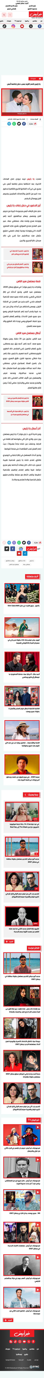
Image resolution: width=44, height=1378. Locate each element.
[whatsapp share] (14, 124)
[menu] (10, 15)
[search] (4, 15)
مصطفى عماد (26, 564)
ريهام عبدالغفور (10, 561)
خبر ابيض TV (18, 21)
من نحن (36, 1360)
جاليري (26, 1354)
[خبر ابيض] (36, 14)
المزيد (11, 941)
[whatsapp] (4, 543)
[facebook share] (24, 124)
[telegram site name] (25, 553)
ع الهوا (27, 21)
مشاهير (35, 21)
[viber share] (9, 124)
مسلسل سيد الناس (14, 564)
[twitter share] (19, 124)
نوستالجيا (19, 1354)
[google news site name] (20, 548)
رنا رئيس (30, 179)
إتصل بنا (29, 1360)
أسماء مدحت (34, 119)
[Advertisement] (22, 52)
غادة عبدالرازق (21, 561)
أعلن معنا (21, 1360)
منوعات (9, 21)
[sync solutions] (34, 1368)
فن (41, 21)
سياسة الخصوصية (10, 1360)
